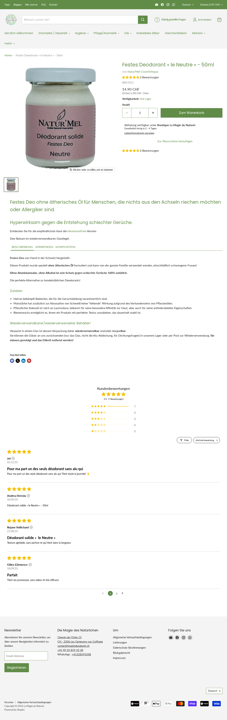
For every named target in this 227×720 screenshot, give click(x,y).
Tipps (7, 4)
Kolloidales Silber (148, 33)
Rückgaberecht (121, 652)
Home (8, 55)
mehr (8, 43)
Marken (197, 33)
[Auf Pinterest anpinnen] (29, 361)
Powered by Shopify (14, 709)
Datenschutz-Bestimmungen (129, 647)
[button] (130, 77)
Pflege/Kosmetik (105, 33)
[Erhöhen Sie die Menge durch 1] (153, 113)
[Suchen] (143, 20)
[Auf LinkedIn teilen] (23, 361)
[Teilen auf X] (18, 361)
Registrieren (16, 667)
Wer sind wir (31, 4)
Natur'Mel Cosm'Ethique (143, 71)
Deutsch (186, 4)
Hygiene (81, 33)
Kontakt (53, 4)
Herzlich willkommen (18, 33)
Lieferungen (120, 642)
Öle (127, 33)
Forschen (8, 702)
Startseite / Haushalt (53, 33)
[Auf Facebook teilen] (12, 361)
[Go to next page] (123, 593)
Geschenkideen (176, 33)
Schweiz (210, 4)
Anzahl (126, 104)
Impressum (119, 657)
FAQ (43, 4)
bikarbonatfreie (76, 231)
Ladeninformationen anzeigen (139, 133)
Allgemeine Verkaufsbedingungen (132, 637)
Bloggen (17, 4)
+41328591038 (81, 654)
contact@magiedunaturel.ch (73, 645)
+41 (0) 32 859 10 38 (70, 650)
